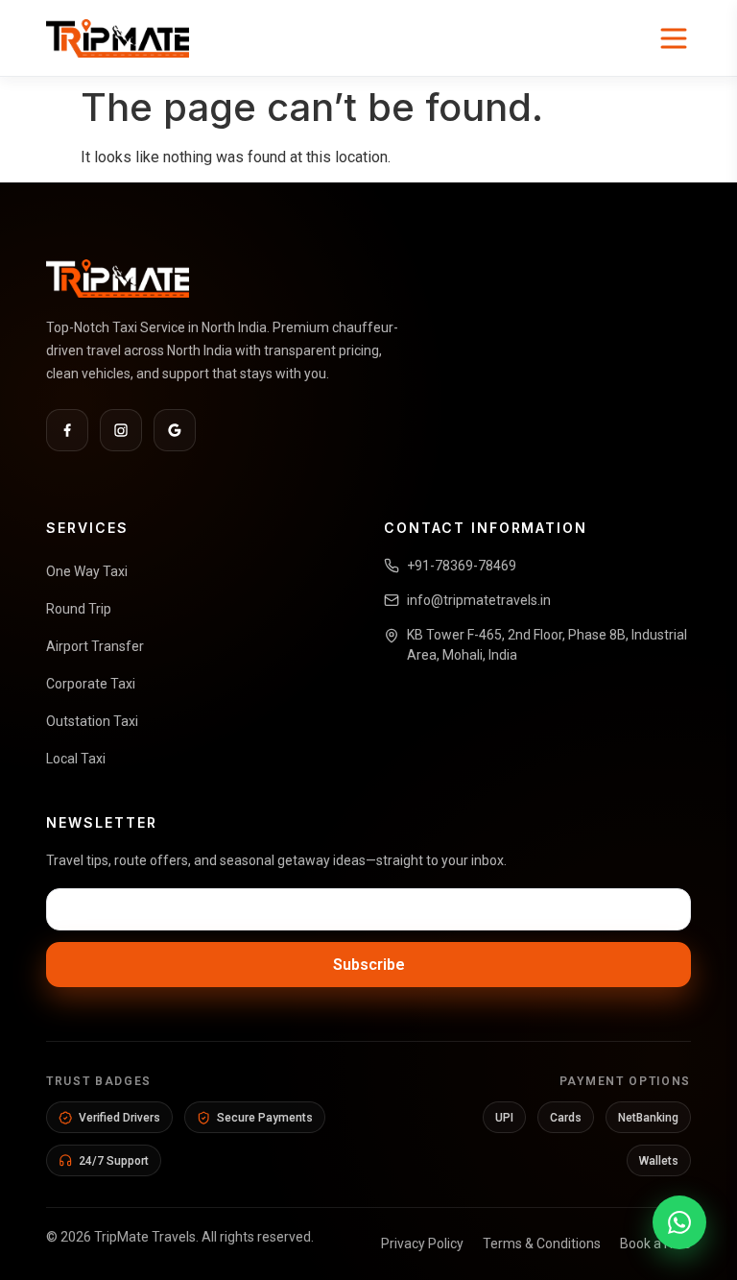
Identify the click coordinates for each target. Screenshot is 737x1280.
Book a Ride (655, 1243)
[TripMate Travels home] (117, 38)
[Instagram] (121, 430)
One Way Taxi (87, 571)
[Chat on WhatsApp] (679, 1222)
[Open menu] (673, 38)
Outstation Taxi (92, 721)
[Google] (175, 430)
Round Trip (78, 608)
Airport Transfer (95, 646)
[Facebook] (67, 430)
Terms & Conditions (542, 1243)
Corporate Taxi (90, 683)
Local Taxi (76, 758)
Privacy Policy (422, 1243)
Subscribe (369, 964)
